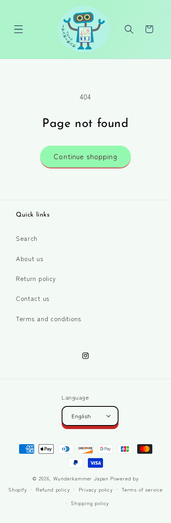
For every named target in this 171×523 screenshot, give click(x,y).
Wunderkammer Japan (81, 478)
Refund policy (53, 489)
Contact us (33, 298)
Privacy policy (96, 489)
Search (26, 238)
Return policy (36, 278)
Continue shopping (85, 156)
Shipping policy (90, 503)
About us (30, 258)
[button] (18, 29)
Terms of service (142, 489)
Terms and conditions (49, 318)
